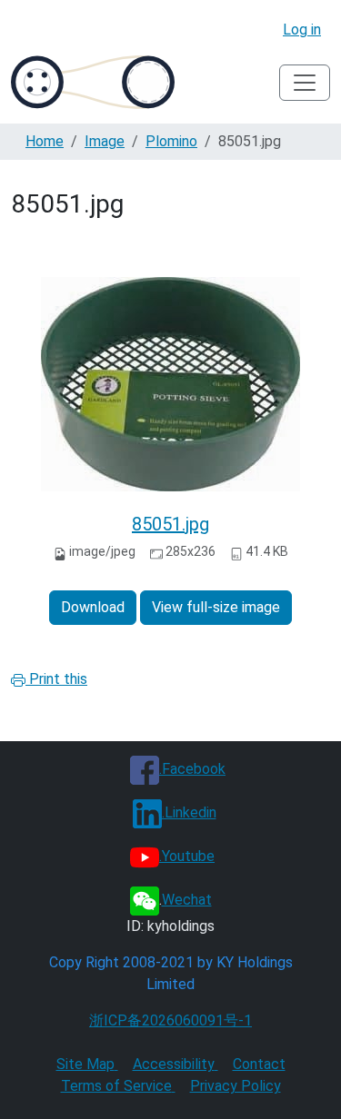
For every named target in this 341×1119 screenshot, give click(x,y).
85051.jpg (170, 524)
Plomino (171, 141)
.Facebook (192, 768)
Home (44, 141)
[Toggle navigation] (304, 82)
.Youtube (187, 856)
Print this (56, 679)
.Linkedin (189, 812)
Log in (302, 29)
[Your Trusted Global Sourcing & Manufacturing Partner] (93, 82)
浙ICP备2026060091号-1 (170, 1020)
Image (105, 141)
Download (93, 607)
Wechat (187, 899)
